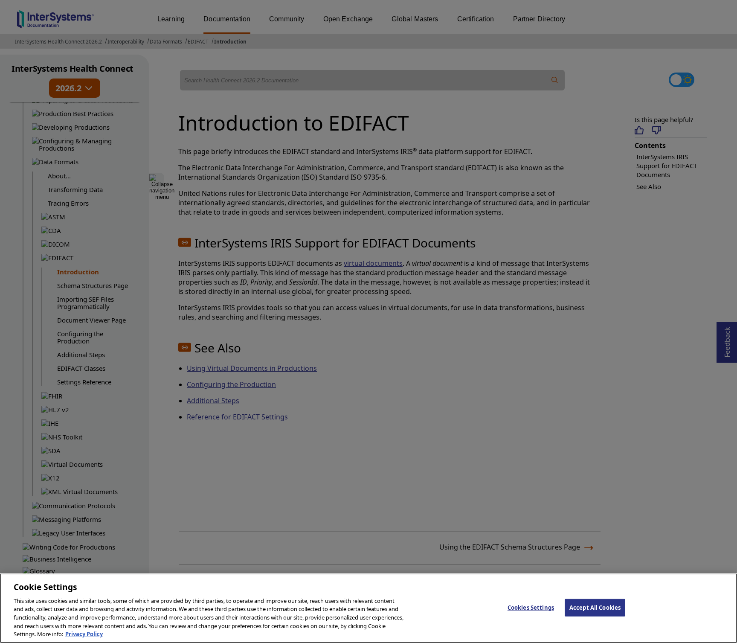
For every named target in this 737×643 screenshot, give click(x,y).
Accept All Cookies (595, 607)
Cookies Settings (531, 607)
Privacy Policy (84, 634)
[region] (368, 608)
